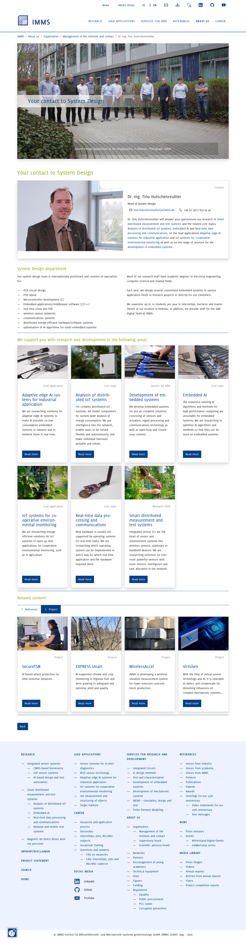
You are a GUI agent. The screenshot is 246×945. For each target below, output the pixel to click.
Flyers (189, 880)
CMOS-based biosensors (48, 768)
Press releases (195, 831)
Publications (193, 782)
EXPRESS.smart (89, 666)
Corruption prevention (152, 908)
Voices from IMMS (197, 773)
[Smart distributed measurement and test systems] (150, 482)
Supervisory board (150, 840)
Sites (136, 876)
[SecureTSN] (42, 633)
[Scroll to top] (237, 936)
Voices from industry (199, 763)
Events (190, 836)
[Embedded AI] (203, 361)
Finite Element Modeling (148, 810)
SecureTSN (31, 666)
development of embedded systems (150, 247)
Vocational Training (91, 845)
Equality (144, 894)
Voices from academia (199, 768)
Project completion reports (202, 885)
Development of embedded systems (148, 397)
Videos (190, 867)
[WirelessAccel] (150, 633)
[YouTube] (224, 5)
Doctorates (86, 831)
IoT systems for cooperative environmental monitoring (39, 520)
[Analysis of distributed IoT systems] (96, 361)
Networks (139, 853)
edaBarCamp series (203, 845)
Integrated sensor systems (43, 763)
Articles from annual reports (203, 876)
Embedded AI (181, 228)
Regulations (140, 890)
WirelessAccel (141, 666)
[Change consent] (12, 932)
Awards (190, 791)
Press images (194, 862)
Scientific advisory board (154, 845)
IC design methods (144, 773)
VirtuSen (190, 666)
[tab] (29, 609)
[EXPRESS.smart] (96, 633)
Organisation (140, 827)
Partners (138, 857)
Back (23, 726)
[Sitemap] (178, 5)
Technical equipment (146, 871)
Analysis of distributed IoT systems (149, 228)
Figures (137, 880)
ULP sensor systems (45, 773)
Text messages (201, 814)
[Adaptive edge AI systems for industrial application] (42, 361)
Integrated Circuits (144, 768)
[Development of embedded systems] (150, 361)
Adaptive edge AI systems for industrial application (41, 399)
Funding (138, 885)
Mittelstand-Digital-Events (208, 840)
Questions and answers (94, 850)
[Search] (190, 5)
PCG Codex (145, 904)
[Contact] (167, 5)
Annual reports (195, 871)
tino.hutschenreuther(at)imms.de (154, 210)
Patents (190, 786)
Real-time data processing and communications (93, 520)
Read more (31, 454)
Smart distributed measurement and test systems (146, 520)
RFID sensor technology (94, 773)
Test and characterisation (148, 777)
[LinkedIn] (201, 5)
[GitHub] (213, 5)
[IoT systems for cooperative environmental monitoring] (42, 482)
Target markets (89, 805)
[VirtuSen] (203, 633)
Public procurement (151, 899)
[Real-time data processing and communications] (96, 482)
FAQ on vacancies (97, 854)
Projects (191, 777)
